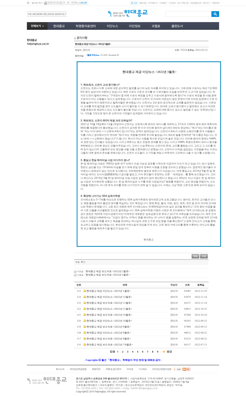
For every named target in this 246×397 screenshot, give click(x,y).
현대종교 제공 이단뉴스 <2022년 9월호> (108, 332)
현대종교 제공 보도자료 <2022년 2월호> (108, 271)
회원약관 (96, 369)
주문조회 (215, 3)
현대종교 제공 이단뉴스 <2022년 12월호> (109, 296)
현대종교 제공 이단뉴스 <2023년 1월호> (108, 290)
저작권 (130, 369)
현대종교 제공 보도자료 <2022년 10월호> (109, 314)
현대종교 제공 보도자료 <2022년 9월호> (108, 326)
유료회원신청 (195, 3)
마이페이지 (152, 3)
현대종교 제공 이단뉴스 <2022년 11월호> (109, 308)
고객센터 (162, 3)
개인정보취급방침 (78, 369)
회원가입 (142, 3)
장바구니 (206, 3)
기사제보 (171, 3)
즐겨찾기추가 (37, 3)
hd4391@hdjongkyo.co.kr (144, 388)
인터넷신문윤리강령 (161, 369)
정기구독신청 (182, 3)
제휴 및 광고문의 (113, 369)
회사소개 (60, 369)
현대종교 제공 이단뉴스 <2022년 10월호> (109, 320)
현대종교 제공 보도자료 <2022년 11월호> (109, 302)
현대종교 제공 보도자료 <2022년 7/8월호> (109, 344)
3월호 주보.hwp (92, 55)
